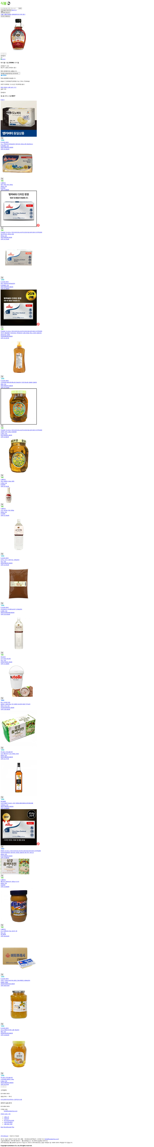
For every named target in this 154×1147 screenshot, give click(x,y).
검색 (20, 8)
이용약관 (6, 1119)
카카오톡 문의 (5, 1099)
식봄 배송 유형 (8, 1124)
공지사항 (19, 1099)
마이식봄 (3, 10)
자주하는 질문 (13, 1099)
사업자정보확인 (8, 1122)
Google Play (10, 1127)
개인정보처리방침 (9, 1120)
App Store (4, 1127)
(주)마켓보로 (4, 1136)
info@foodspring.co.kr (10, 1111)
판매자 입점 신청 (5, 1114)
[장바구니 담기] (2, 138)
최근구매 (9, 10)
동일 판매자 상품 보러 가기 (8, 87)
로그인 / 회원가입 (5, 16)
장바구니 (14, 10)
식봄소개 (6, 1117)
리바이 (3, 59)
